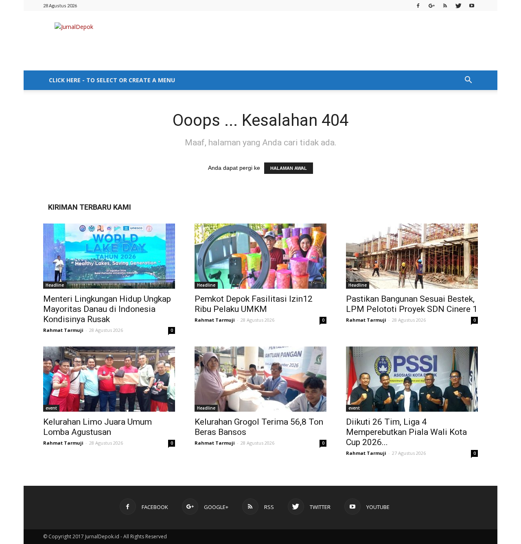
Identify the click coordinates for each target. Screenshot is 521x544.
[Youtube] (472, 5)
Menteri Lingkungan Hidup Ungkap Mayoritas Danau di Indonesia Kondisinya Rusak (107, 309)
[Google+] (431, 5)
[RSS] (445, 5)
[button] (468, 80)
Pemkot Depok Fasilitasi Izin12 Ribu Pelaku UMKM (254, 304)
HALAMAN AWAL (288, 168)
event (51, 408)
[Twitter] (458, 5)
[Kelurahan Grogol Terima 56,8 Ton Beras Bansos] (260, 379)
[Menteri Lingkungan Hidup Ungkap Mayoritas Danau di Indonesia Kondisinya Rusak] (109, 256)
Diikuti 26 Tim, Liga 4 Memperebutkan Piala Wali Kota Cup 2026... (406, 432)
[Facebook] (418, 5)
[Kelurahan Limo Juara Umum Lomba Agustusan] (109, 379)
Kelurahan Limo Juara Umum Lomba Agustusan (97, 427)
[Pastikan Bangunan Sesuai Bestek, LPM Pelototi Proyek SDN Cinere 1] (412, 256)
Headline (55, 285)
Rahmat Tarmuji (63, 330)
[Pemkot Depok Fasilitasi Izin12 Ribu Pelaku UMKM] (260, 256)
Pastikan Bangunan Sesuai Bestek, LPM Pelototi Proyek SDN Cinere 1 (411, 304)
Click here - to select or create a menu (112, 80)
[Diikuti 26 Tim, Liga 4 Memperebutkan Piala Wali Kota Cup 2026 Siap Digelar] (412, 379)
